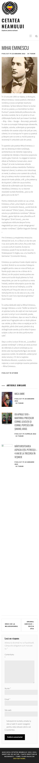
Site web (8, 710)
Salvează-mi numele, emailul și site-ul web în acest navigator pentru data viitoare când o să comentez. (18, 725)
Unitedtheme (19, 758)
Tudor (32, 54)
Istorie (15, 373)
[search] (36, 36)
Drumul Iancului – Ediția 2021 (29, 625)
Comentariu (9, 656)
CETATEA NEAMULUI (13, 23)
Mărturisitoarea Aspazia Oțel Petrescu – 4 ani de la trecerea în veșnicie (26, 451)
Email (7, 699)
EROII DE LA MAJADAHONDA (11, 625)
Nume (8, 688)
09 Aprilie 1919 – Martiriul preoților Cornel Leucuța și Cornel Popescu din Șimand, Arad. (24, 422)
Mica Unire (20, 393)
